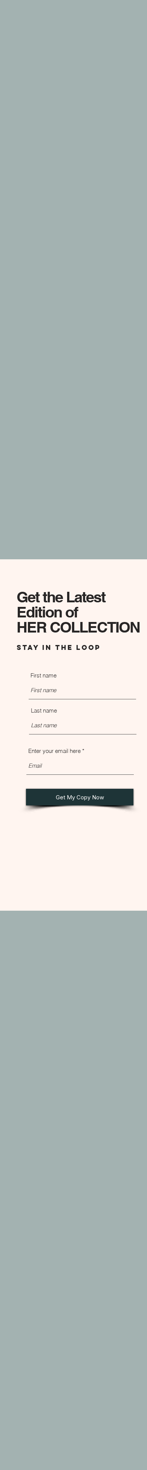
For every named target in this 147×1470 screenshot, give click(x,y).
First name (44, 675)
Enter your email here (54, 751)
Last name (44, 710)
